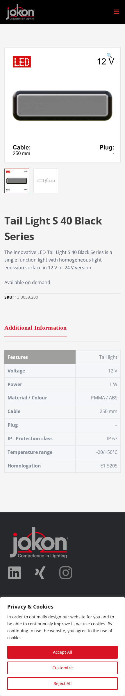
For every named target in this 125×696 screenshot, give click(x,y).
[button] (116, 12)
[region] (62, 646)
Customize (62, 668)
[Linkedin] (14, 572)
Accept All (62, 652)
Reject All (62, 683)
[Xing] (40, 572)
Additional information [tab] (35, 327)
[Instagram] (65, 572)
